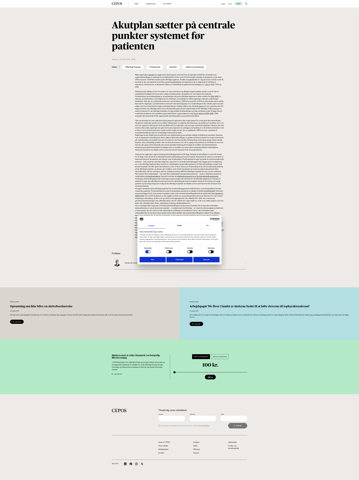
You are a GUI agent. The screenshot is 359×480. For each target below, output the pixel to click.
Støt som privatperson (201, 356)
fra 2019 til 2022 (209, 191)
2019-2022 (214, 96)
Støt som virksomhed (220, 356)
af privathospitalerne (152, 176)
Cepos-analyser (144, 215)
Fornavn (161, 414)
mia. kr (207, 84)
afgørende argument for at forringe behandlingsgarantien (197, 176)
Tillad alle (206, 259)
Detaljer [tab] (179, 225)
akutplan (151, 75)
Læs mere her (118, 374)
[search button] (246, 3)
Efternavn (192, 414)
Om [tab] (207, 225)
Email (222, 414)
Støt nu (210, 377)
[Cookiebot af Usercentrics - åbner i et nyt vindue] (211, 219)
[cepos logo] (119, 410)
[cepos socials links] (125, 464)
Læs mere (18, 322)
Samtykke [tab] (151, 225)
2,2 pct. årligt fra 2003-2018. (203, 113)
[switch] (169, 251)
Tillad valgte (179, 259)
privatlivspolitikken (204, 425)
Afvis (152, 259)
